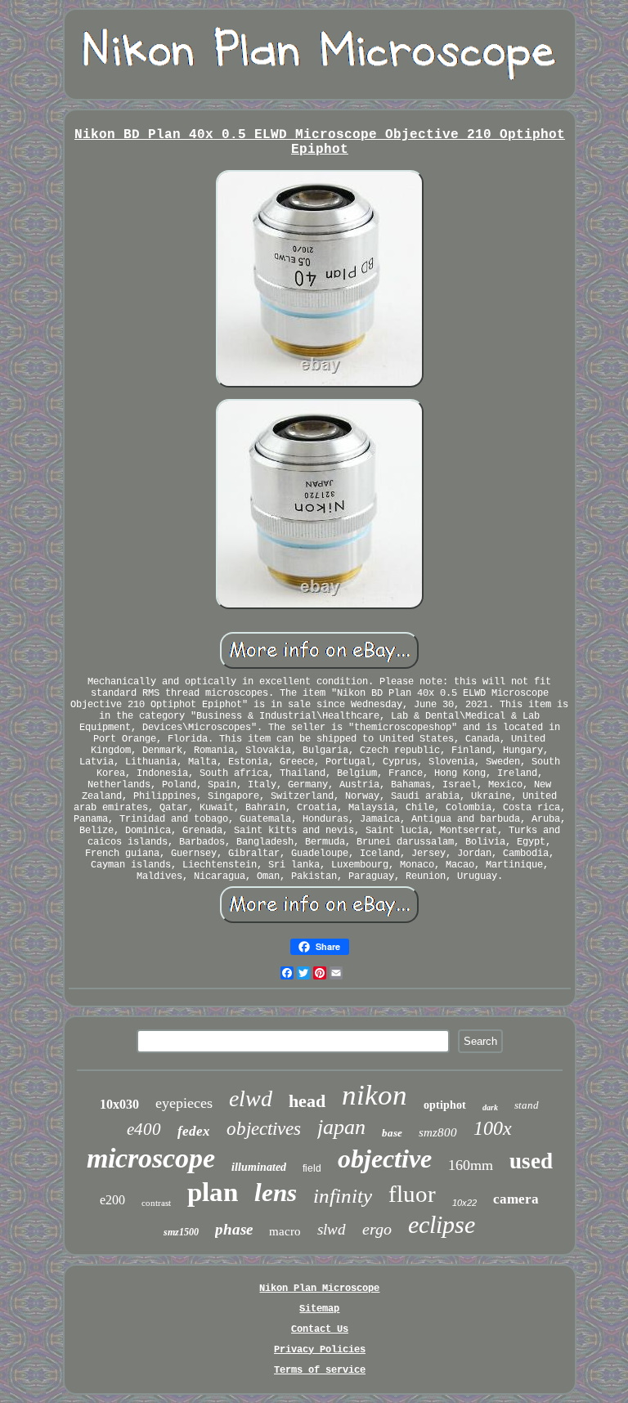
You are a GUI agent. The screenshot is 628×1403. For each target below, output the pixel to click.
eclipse (441, 1224)
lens (275, 1192)
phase (234, 1229)
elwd (250, 1098)
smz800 (438, 1132)
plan (212, 1192)
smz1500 (181, 1232)
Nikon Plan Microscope (319, 1288)
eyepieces (184, 1103)
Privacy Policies (320, 1350)
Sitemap (319, 1309)
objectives (264, 1128)
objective (385, 1158)
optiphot (445, 1105)
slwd (331, 1229)
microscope (151, 1158)
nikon (374, 1095)
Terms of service (320, 1370)
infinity (342, 1196)
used (531, 1161)
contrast (156, 1203)
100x (492, 1128)
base (392, 1133)
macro (285, 1231)
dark (490, 1107)
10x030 (119, 1104)
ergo (377, 1229)
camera (516, 1199)
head (307, 1101)
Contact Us (319, 1329)
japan (341, 1127)
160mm (470, 1165)
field (312, 1168)
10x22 (464, 1203)
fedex (193, 1131)
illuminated (258, 1167)
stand (526, 1105)
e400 (144, 1129)
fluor (412, 1194)
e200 (112, 1200)
